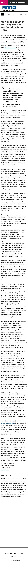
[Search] (18, 14)
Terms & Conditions (14, 560)
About (6, 553)
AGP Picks (4, 2)
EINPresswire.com (10, 48)
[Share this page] (26, 14)
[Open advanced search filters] (21, 14)
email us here (5, 470)
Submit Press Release (14, 557)
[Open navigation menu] (2, 14)
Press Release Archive (16, 553)
